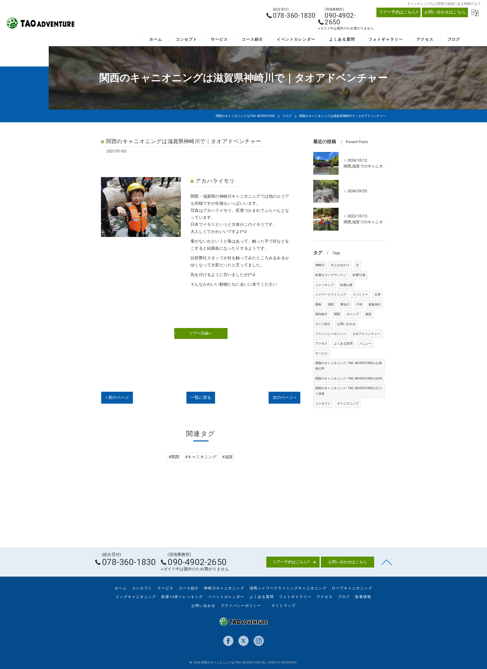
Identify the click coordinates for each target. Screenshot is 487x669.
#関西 (174, 457)
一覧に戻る (200, 397)
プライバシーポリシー (330, 334)
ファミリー (360, 294)
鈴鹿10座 (359, 275)
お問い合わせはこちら (444, 12)
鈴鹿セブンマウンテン (330, 275)
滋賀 (368, 314)
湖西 (331, 304)
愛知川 (345, 304)
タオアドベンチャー (366, 334)
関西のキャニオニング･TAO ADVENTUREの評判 (348, 378)
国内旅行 (321, 314)
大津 (377, 294)
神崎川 (320, 265)
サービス (321, 353)
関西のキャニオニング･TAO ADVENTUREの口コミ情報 (348, 391)
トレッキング (324, 285)
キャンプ (352, 314)
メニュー (365, 343)
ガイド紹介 (323, 324)
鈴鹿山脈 (346, 285)
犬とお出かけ (340, 265)
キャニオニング (348, 403)
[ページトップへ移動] (387, 562)
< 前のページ (117, 397)
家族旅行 (375, 304)
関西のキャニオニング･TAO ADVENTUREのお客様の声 (348, 365)
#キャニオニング (201, 457)
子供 (359, 304)
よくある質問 (343, 343)
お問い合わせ (346, 324)
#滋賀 (227, 457)
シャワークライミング (330, 294)
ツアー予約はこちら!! (398, 12)
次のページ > (284, 397)
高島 (318, 304)
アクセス (321, 343)
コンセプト (323, 403)
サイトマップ (283, 606)
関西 (337, 314)
